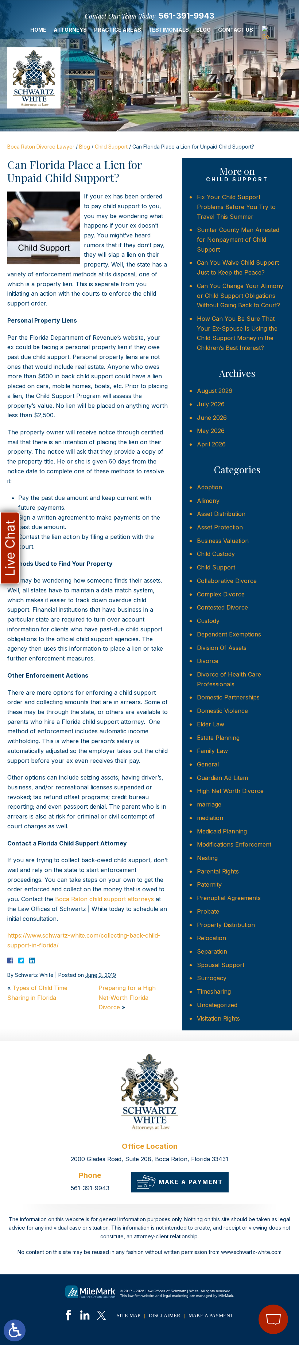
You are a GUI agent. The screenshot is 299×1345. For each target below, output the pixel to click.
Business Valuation (223, 540)
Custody (208, 620)
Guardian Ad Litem (222, 777)
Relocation (211, 938)
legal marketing (176, 1296)
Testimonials (168, 30)
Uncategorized (217, 1005)
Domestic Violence (222, 710)
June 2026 (212, 417)
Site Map (128, 1315)
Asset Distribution (221, 513)
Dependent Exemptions (229, 634)
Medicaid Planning (222, 831)
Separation (212, 951)
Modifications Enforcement (234, 844)
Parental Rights (218, 871)
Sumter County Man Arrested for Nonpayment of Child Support (238, 239)
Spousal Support (220, 965)
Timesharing (214, 991)
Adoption (209, 487)
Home (38, 30)
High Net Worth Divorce (230, 790)
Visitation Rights (218, 1018)
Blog (203, 30)
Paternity (209, 884)
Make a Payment (191, 1182)
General (208, 764)
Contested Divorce (222, 607)
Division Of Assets (221, 647)
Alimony (208, 500)
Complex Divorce (221, 594)
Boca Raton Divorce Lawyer (40, 146)
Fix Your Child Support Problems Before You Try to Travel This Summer (236, 206)
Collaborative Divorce (227, 580)
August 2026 (214, 390)
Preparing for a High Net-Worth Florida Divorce (127, 997)
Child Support (111, 146)
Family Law (212, 750)
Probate (208, 911)
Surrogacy (211, 978)
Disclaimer (164, 1315)
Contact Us (235, 30)
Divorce (207, 660)
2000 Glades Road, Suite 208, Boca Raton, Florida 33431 (149, 1159)
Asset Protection (220, 527)
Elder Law (210, 724)
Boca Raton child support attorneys (104, 899)
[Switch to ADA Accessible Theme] (15, 1330)
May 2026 (211, 430)
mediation (210, 817)
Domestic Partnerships (228, 697)
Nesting (207, 857)
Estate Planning (218, 737)
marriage (209, 804)
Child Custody (216, 553)
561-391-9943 (186, 15)
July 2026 (211, 404)
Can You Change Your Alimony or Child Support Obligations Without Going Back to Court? (240, 295)
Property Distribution (226, 924)
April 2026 (211, 444)
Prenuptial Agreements (229, 898)
